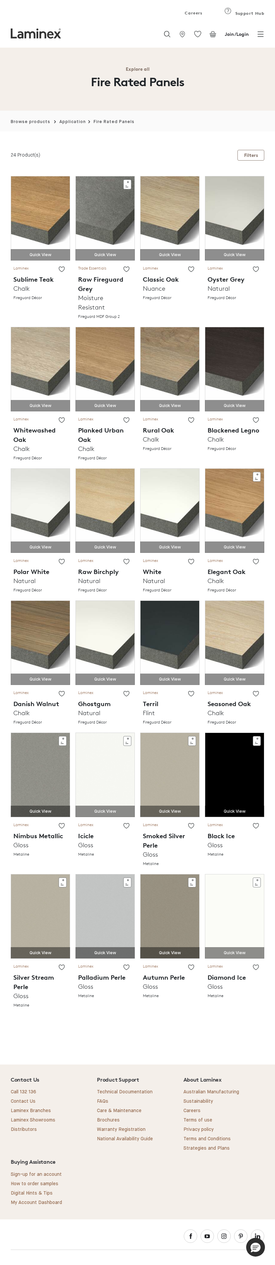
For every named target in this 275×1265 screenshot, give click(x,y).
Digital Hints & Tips (32, 1193)
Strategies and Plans (206, 1148)
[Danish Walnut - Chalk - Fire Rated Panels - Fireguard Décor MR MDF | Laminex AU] (40, 642)
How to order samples (34, 1184)
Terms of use (197, 1120)
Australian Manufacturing (211, 1092)
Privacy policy (198, 1129)
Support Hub (249, 13)
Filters (251, 155)
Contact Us (23, 1101)
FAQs (102, 1101)
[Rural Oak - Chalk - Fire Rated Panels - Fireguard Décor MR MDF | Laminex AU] (170, 368)
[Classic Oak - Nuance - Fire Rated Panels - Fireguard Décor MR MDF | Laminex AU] (170, 218)
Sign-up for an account (36, 1174)
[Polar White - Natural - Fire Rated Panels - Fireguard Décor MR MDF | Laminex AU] (40, 510)
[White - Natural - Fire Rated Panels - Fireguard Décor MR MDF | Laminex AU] (170, 510)
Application (72, 122)
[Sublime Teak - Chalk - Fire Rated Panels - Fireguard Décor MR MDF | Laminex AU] (40, 218)
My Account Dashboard (36, 1202)
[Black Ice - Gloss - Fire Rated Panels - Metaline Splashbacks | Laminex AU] (234, 774)
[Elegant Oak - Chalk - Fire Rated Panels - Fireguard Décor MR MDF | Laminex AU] (234, 510)
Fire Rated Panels (114, 122)
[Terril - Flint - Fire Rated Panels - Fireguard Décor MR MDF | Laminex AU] (170, 642)
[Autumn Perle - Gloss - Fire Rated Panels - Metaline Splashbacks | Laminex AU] (170, 916)
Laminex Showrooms (33, 1120)
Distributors (24, 1129)
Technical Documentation (125, 1092)
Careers (193, 12)
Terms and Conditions (207, 1139)
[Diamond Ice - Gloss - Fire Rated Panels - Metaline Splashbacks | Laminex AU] (234, 916)
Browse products (30, 122)
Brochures (108, 1120)
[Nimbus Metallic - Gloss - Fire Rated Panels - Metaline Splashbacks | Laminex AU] (40, 774)
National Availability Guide (125, 1139)
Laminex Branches (31, 1110)
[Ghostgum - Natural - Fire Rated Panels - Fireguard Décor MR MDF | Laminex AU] (105, 642)
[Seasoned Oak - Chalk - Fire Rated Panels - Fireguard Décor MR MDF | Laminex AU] (234, 642)
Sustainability (198, 1101)
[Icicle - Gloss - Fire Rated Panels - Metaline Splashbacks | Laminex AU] (105, 774)
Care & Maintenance (119, 1110)
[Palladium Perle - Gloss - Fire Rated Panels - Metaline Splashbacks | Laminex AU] (105, 916)
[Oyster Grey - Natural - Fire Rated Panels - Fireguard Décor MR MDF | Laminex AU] (234, 218)
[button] (255, 1247)
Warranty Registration (121, 1129)
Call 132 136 (23, 1092)
